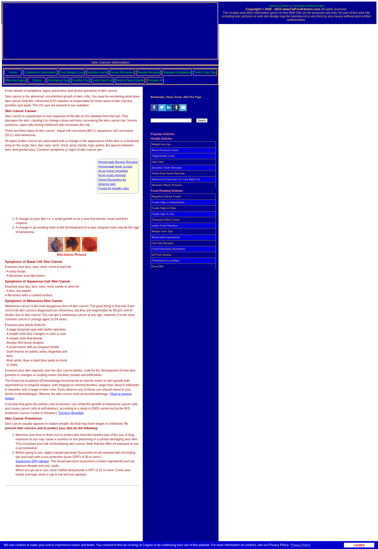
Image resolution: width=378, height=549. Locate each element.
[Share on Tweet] (161, 110)
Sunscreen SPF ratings (32, 461)
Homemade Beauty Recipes (118, 162)
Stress (36, 80)
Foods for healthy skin (113, 188)
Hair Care (158, 161)
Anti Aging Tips (58, 80)
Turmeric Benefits (70, 413)
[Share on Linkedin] (168, 110)
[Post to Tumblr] (176, 110)
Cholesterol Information (40, 72)
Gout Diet (157, 266)
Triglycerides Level (163, 155)
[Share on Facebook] (154, 110)
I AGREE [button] (359, 545)
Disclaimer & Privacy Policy (308, 6)
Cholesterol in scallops (166, 260)
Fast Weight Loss (72, 72)
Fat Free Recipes (162, 243)
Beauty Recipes (148, 72)
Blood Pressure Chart (165, 150)
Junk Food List (102, 80)
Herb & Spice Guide (130, 80)
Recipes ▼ (155, 80)
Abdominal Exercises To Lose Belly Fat (176, 179)
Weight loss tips (161, 144)
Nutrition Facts (97, 72)
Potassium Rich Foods (166, 219)
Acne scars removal (112, 175)
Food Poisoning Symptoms (168, 248)
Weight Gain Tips (162, 231)
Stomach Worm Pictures (167, 185)
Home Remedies (122, 72)
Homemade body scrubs (115, 166)
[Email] (183, 110)
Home (13, 72)
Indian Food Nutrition (165, 225)
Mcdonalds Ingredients (166, 237)
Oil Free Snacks (161, 254)
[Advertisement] (110, 31)
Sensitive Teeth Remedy (167, 167)
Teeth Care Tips (205, 72)
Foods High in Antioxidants (168, 202)
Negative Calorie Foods (166, 196)
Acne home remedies (113, 171)
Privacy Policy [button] (300, 545)
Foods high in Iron (163, 214)
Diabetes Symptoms (177, 72)
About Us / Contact (279, 6)
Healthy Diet (80, 80)
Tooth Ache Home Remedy (168, 173)
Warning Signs (15, 80)
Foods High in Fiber (164, 208)
